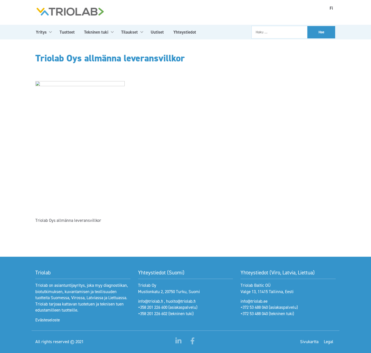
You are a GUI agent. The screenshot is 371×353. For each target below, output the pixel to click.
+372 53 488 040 (254, 307)
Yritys (41, 32)
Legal (328, 341)
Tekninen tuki (96, 32)
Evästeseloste (47, 320)
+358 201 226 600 (152, 307)
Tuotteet (67, 32)
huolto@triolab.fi (181, 301)
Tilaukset (129, 32)
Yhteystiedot (184, 32)
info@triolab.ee (254, 301)
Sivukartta (309, 341)
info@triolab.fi (150, 301)
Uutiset (157, 32)
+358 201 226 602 (152, 313)
